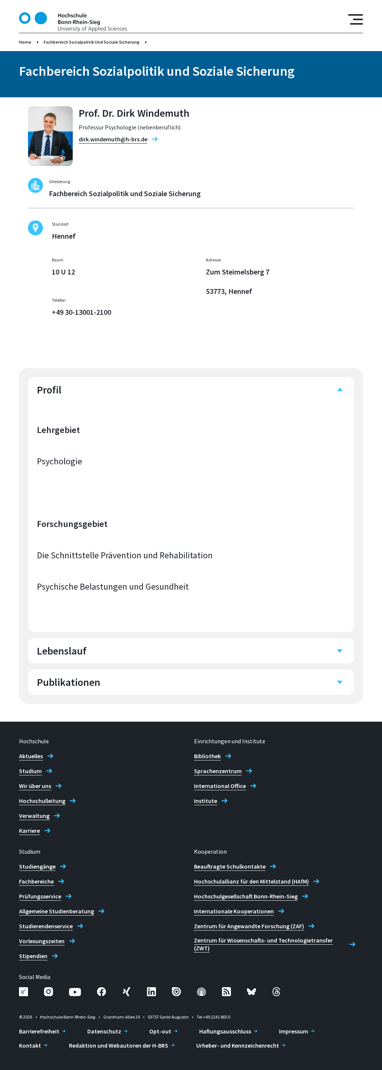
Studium (30, 771)
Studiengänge (37, 866)
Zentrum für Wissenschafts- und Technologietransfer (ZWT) (263, 944)
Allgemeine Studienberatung (56, 911)
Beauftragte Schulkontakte (230, 866)
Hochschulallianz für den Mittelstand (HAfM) (251, 881)
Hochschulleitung (42, 800)
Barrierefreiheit (39, 1031)
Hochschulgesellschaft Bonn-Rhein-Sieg (246, 896)
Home (25, 42)
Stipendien (33, 956)
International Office (220, 786)
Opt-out (160, 1031)
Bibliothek (207, 756)
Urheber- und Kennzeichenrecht (237, 1045)
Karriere (29, 830)
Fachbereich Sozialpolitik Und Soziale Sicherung (92, 42)
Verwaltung (34, 815)
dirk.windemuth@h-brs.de (113, 139)
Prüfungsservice (40, 896)
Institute (205, 800)
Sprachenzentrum (218, 771)
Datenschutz (104, 1031)
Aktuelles (31, 756)
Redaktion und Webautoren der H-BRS (118, 1045)
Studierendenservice (46, 926)
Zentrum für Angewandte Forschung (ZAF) (249, 926)
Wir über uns (35, 786)
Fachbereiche (36, 881)
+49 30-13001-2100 (81, 312)
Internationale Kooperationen (234, 911)
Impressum (293, 1031)
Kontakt (30, 1045)
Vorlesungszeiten (42, 941)
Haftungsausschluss (225, 1031)
